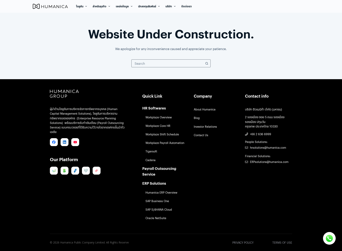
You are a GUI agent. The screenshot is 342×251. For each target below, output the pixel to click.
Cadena (150, 160)
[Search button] (206, 63)
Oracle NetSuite (155, 218)
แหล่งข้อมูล (122, 6)
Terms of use (282, 242)
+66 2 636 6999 (260, 134)
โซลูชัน (79, 6)
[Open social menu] (329, 238)
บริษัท (168, 6)
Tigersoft (151, 151)
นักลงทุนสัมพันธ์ (147, 6)
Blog (197, 118)
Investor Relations (205, 126)
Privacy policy (243, 242)
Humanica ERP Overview (161, 192)
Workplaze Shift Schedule (162, 134)
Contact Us (201, 135)
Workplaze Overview (158, 117)
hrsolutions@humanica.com (268, 147)
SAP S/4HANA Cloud (158, 209)
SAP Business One (157, 201)
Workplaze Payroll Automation (164, 143)
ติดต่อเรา (186, 6)
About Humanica (205, 109)
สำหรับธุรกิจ (99, 6)
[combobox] (167, 63)
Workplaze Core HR (157, 126)
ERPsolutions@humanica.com (269, 162)
